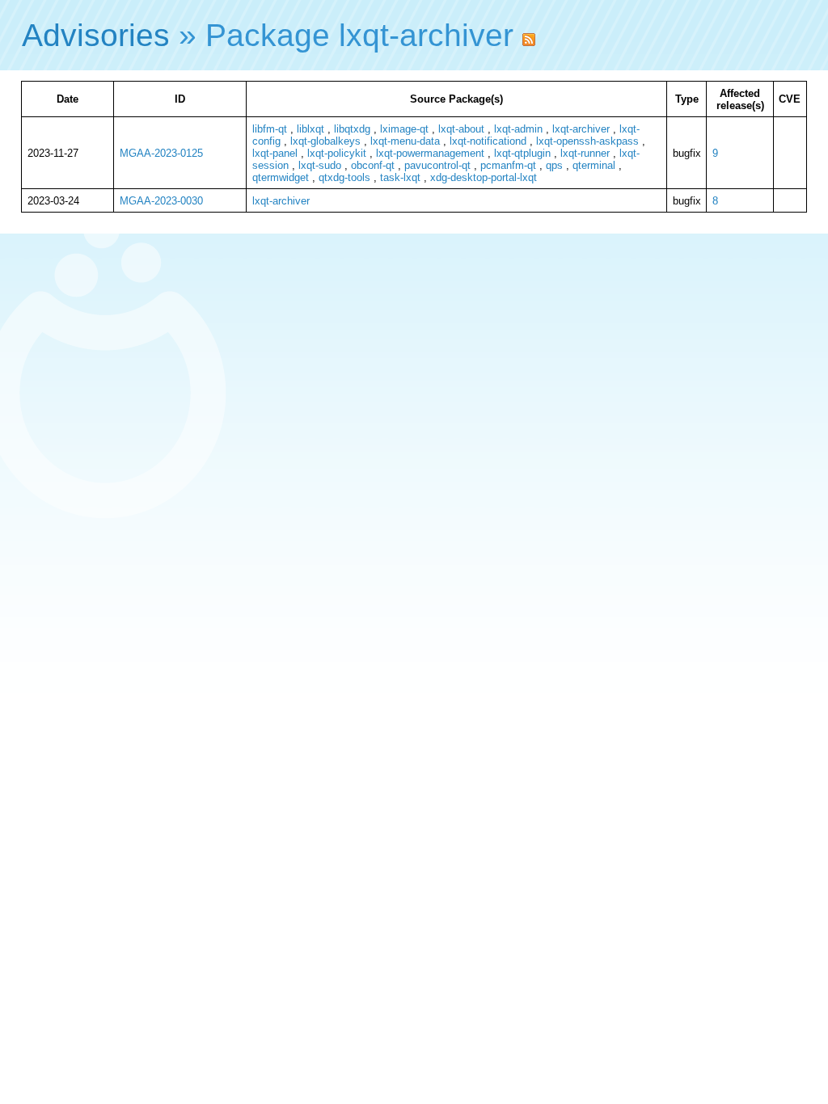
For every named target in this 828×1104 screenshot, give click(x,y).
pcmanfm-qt (508, 165)
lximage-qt (404, 129)
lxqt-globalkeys (325, 141)
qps (554, 165)
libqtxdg (352, 129)
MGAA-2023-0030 (161, 201)
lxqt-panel (275, 153)
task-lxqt (400, 177)
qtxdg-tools (344, 177)
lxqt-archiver (581, 129)
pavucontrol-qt (437, 165)
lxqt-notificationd (488, 141)
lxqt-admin (518, 129)
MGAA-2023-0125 (161, 153)
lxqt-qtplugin (522, 153)
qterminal (593, 165)
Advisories (96, 35)
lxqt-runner (585, 153)
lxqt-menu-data (405, 141)
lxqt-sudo (319, 165)
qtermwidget (280, 177)
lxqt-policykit (336, 153)
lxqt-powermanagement (430, 153)
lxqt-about (461, 129)
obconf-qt (373, 165)
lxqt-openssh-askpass (587, 141)
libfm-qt (269, 129)
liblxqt (310, 129)
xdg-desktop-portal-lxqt (483, 177)
